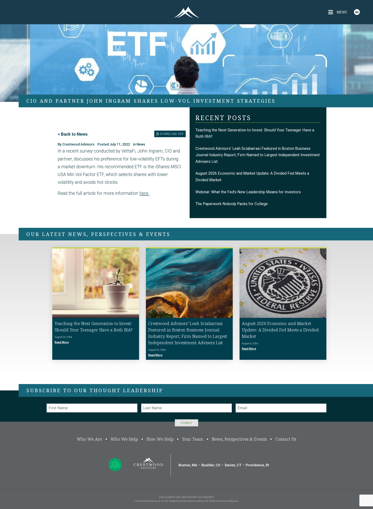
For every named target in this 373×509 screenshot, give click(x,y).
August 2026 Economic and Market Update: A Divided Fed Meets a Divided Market (280, 329)
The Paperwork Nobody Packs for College (231, 203)
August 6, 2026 (250, 343)
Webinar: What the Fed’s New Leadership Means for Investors (248, 192)
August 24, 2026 (157, 350)
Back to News (74, 134)
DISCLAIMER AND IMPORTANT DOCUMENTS (186, 497)
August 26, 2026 (63, 337)
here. (144, 193)
